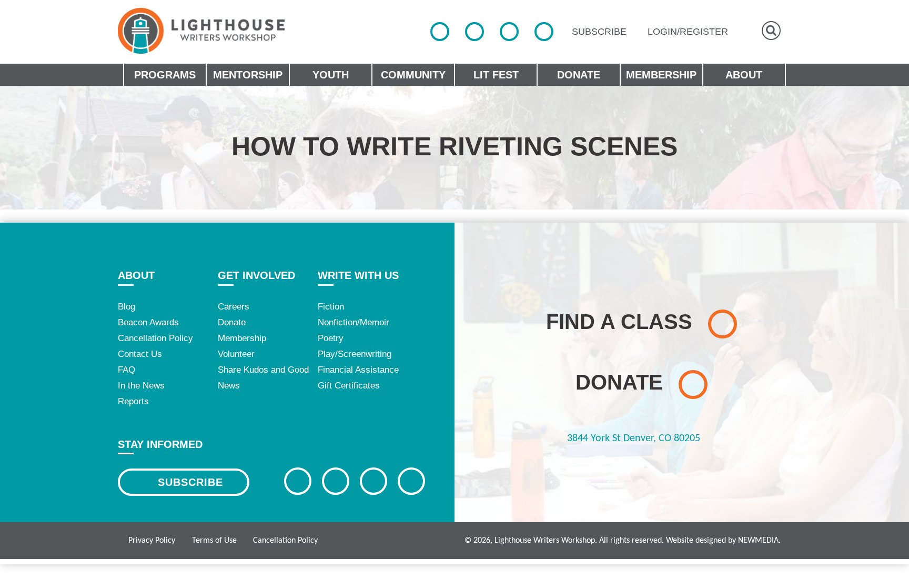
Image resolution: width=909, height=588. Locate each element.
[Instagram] (509, 31)
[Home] (201, 31)
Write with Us (358, 275)
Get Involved (256, 275)
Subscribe (190, 482)
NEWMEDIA (758, 540)
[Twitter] (474, 31)
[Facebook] (439, 31)
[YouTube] (543, 31)
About (136, 275)
